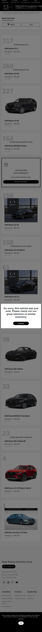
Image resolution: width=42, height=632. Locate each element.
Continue (21, 323)
